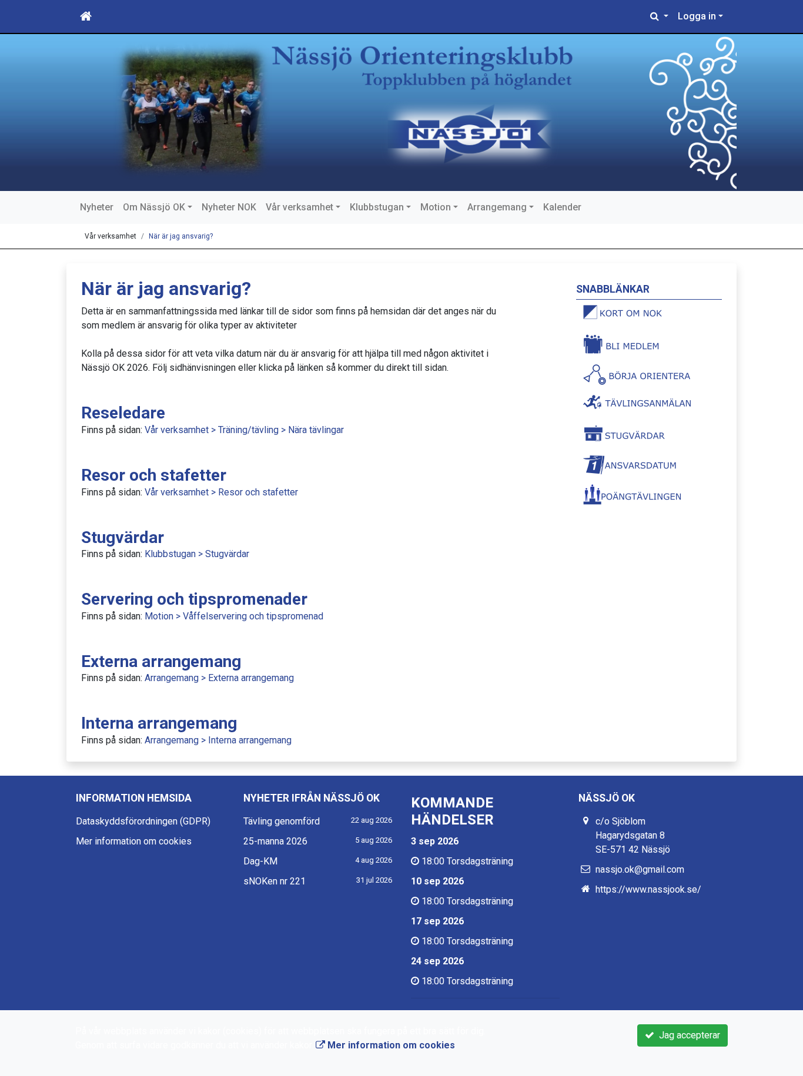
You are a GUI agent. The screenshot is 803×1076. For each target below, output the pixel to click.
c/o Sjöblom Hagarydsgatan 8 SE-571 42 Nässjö (632, 835)
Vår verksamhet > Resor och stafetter (221, 492)
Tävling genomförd (281, 821)
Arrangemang (497, 207)
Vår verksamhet (299, 207)
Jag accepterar (687, 1035)
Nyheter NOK (229, 207)
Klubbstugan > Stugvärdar (197, 553)
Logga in (697, 16)
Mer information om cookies (134, 841)
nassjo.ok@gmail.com (639, 869)
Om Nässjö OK (154, 207)
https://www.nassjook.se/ (648, 889)
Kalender (562, 207)
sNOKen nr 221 (274, 881)
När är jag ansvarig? (181, 236)
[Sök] (659, 16)
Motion (435, 207)
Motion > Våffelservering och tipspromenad (234, 616)
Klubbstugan (377, 207)
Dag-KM (260, 861)
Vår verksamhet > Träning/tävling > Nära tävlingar (244, 429)
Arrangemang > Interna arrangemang (218, 740)
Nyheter (96, 207)
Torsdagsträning (480, 861)
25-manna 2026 (275, 841)
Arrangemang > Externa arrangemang (219, 677)
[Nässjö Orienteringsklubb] (401, 112)
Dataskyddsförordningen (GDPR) (143, 821)
